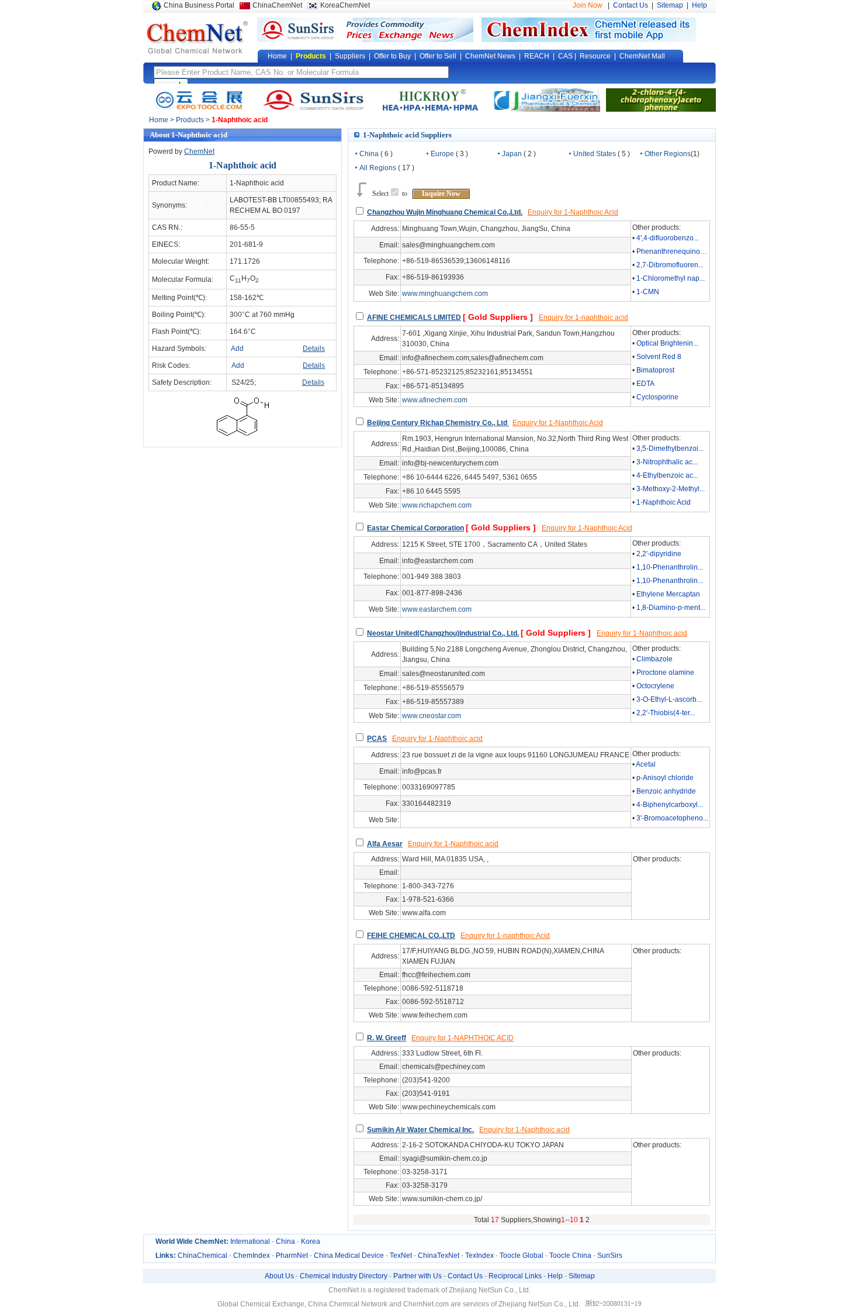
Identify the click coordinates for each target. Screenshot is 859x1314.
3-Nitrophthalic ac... (667, 462)
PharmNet (292, 1255)
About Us (279, 1276)
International (250, 1241)
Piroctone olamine (665, 672)
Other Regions (668, 154)
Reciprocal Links (515, 1276)
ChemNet (199, 151)
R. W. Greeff (386, 1038)
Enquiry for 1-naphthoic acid (583, 317)
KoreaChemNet (345, 5)
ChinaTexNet (438, 1255)
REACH (536, 56)
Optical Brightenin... (667, 343)
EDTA (645, 384)
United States (594, 154)
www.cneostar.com (431, 716)
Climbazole (654, 659)
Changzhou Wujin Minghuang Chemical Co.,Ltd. (444, 212)
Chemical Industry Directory (343, 1276)
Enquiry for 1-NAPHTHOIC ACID (462, 1038)
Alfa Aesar (385, 844)
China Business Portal (199, 5)
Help (699, 5)
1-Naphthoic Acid (663, 502)
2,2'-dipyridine (658, 554)
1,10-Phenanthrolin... (669, 567)
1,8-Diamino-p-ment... (670, 607)
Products (311, 56)
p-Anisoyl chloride (665, 778)
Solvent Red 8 (658, 357)
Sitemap (670, 5)
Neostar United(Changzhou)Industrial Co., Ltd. (443, 633)
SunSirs (609, 1255)
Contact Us (630, 5)
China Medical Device (349, 1255)
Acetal (646, 764)
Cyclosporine (657, 397)
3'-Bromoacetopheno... (672, 818)
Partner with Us (417, 1276)
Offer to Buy (392, 56)
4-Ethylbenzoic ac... (667, 475)
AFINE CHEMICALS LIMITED (414, 317)
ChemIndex (251, 1255)
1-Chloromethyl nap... (670, 278)
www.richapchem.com (437, 505)
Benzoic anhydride (666, 791)
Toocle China (570, 1255)
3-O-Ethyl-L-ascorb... (669, 699)
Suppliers (350, 56)
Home (277, 56)
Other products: (656, 227)
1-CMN (647, 292)
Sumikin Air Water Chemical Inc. (420, 1130)
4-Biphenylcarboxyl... (669, 805)
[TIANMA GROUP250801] (429, 99)
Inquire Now (441, 193)
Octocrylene (655, 686)
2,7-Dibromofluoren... (670, 265)
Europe (442, 154)
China (369, 154)
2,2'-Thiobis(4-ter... (665, 713)
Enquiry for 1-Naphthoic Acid (573, 212)
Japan (512, 154)
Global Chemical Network (197, 37)
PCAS (377, 738)
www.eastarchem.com (437, 609)
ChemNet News (490, 56)
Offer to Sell (438, 56)
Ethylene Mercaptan (668, 594)
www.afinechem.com (434, 400)
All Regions (377, 168)
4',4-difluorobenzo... (667, 238)
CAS (565, 56)
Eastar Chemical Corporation (415, 528)
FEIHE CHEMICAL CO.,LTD (411, 936)
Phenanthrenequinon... (672, 251)
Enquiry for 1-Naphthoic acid (642, 633)
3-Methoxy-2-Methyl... (670, 489)
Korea (310, 1241)
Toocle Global (521, 1255)
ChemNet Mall (642, 56)
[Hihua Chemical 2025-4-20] (661, 99)
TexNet (401, 1255)
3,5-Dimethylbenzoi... (670, 448)
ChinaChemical (202, 1255)
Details (314, 348)
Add (237, 348)
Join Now (587, 5)
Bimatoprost (655, 370)
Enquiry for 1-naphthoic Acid (505, 936)
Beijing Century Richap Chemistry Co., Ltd (438, 423)
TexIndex (479, 1255)
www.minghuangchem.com (445, 293)
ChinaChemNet (277, 5)
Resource (595, 56)
